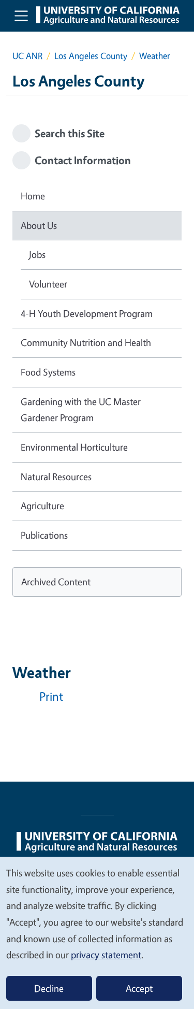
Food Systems (48, 372)
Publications (44, 535)
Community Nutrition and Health (86, 342)
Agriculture (42, 505)
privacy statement (106, 954)
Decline (49, 988)
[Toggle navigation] (21, 15)
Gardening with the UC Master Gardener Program (81, 409)
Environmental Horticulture (74, 447)
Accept (139, 988)
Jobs (37, 254)
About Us (39, 225)
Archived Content (56, 581)
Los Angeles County (90, 55)
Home (33, 196)
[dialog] (97, 932)
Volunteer (48, 284)
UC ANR (27, 55)
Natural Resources (56, 476)
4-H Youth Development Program (87, 313)
